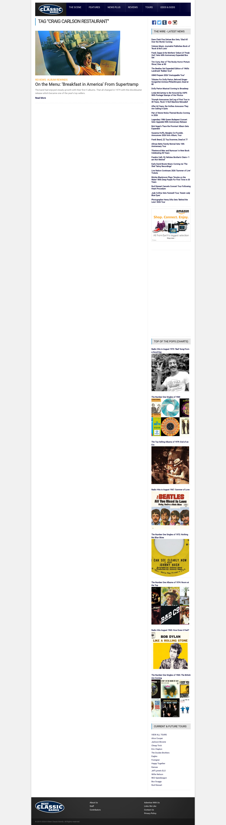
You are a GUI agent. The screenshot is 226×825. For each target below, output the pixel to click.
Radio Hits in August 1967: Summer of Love (170, 489)
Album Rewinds (57, 79)
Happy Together (158, 763)
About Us (94, 802)
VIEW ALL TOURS (159, 735)
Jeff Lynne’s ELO (158, 771)
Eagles (154, 756)
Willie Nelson (157, 774)
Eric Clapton (156, 749)
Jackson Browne (158, 742)
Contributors (95, 810)
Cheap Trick (156, 745)
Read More (40, 98)
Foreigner (155, 760)
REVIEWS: (41, 79)
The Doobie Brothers (160, 753)
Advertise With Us (152, 802)
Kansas (154, 767)
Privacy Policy (150, 813)
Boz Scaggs (156, 781)
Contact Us (149, 810)
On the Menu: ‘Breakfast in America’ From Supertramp (87, 84)
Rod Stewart (156, 785)
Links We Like (150, 806)
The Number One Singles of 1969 (165, 397)
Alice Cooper (157, 738)
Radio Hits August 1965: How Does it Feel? (170, 630)
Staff (92, 806)
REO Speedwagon (159, 778)
